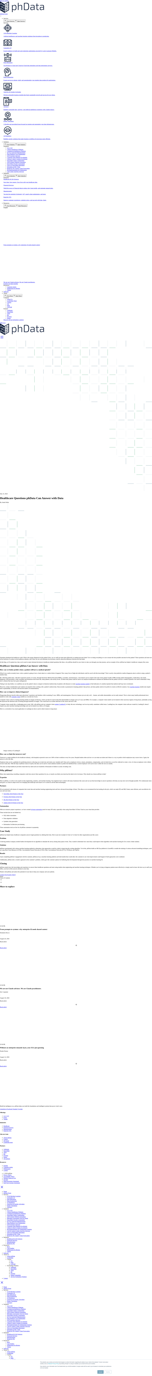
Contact (6, 1278)
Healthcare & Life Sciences (14, 1239)
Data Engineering (12, 1201)
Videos (9, 1251)
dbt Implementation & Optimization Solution (19, 1229)
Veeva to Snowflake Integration (16, 1232)
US (11, 1261)
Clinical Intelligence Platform (15, 1212)
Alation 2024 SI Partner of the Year (13, 802)
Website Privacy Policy (53, 1363)
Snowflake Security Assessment (16, 1220)
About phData (11, 1256)
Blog (8, 1246)
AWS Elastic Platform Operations (16, 1216)
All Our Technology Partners (19, 1276)
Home (5, 1191)
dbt (11, 1272)
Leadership (10, 1258)
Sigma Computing (16, 1275)
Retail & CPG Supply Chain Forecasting (18, 1235)
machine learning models (82, 684)
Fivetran (13, 1273)
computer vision (15, 697)
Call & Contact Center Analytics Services (18, 1231)
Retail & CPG (11, 1243)
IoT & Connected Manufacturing (16, 1221)
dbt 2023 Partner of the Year (11, 800)
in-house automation (36, 809)
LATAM (13, 1264)
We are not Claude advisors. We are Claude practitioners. (19, 282)
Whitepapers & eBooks (13, 1250)
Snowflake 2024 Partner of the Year (13, 794)
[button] (76, 880)
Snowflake (14, 1269)
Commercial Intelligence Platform (16, 1213)
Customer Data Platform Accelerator (17, 1226)
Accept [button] (100, 1372)
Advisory (9, 1207)
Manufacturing (11, 1242)
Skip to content (4, 0)
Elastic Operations (12, 1205)
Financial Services (12, 1240)
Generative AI (11, 1198)
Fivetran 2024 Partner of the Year (13, 797)
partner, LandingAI (60, 704)
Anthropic (13, 1267)
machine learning (135, 687)
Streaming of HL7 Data (13, 1234)
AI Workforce (11, 1202)
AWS (12, 1270)
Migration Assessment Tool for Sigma (17, 1218)
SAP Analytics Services (13, 1224)
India (12, 1262)
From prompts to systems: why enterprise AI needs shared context (22, 245)
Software (6, 1253)
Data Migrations (11, 1199)
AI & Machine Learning (13, 1196)
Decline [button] (108, 1372)
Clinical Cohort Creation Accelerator (17, 1228)
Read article (3, 948)
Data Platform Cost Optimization (16, 1223)
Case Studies (10, 1248)
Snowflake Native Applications (15, 1215)
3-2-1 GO (9, 1210)
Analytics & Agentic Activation (15, 1204)
